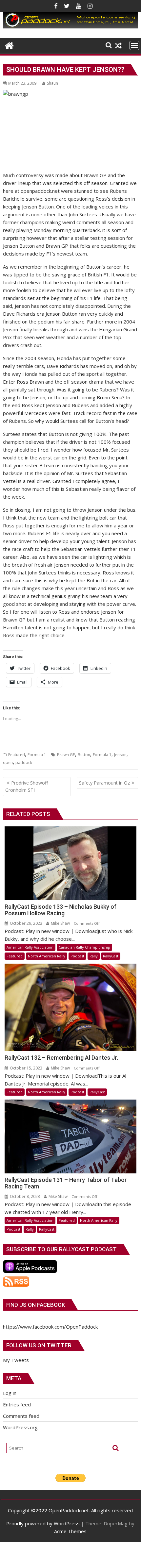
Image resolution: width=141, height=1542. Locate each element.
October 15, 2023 (25, 1068)
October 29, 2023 (25, 923)
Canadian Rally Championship (84, 947)
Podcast (77, 955)
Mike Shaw (60, 923)
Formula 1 (37, 754)
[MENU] (134, 45)
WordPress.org (20, 1427)
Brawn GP (66, 754)
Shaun (52, 83)
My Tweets (16, 1360)
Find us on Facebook (35, 1305)
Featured (16, 754)
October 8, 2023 (24, 1196)
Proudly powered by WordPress (43, 1523)
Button (84, 754)
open (8, 762)
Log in (9, 1393)
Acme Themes (70, 1531)
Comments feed (21, 1416)
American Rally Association (30, 947)
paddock (23, 762)
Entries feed (17, 1404)
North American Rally (46, 955)
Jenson (120, 754)
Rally (94, 955)
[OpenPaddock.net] (70, 26)
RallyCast (110, 955)
